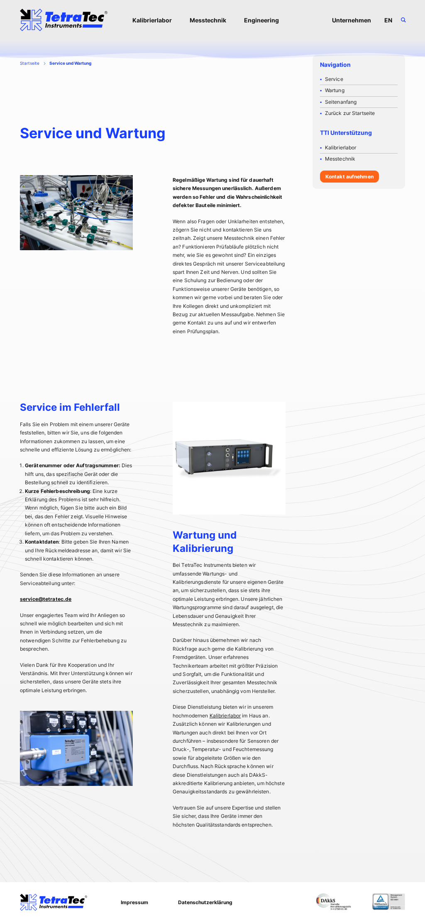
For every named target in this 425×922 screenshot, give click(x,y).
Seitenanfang (341, 102)
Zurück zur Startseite (350, 113)
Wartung (334, 90)
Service (334, 79)
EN (388, 20)
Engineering (261, 20)
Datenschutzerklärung (205, 902)
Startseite (29, 63)
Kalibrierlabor (152, 20)
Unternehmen (351, 20)
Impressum (134, 902)
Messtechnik (208, 20)
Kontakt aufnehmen (349, 176)
